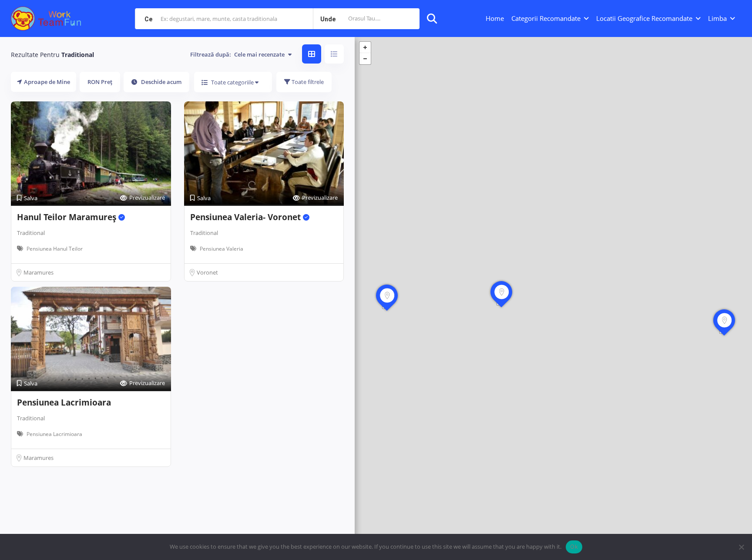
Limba (717, 18)
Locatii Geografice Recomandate (644, 18)
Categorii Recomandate (546, 18)
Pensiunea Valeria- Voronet (246, 217)
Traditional (31, 233)
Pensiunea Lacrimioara (64, 402)
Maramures (39, 272)
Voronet (207, 272)
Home (495, 18)
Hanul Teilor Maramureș (67, 217)
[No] (741, 547)
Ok (574, 546)
